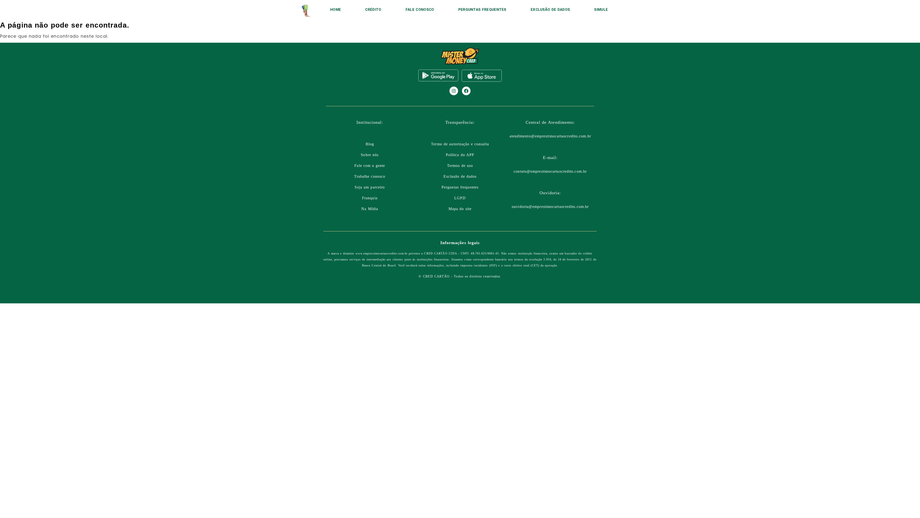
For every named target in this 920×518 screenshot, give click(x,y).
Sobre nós (370, 155)
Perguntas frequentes (460, 187)
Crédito (373, 9)
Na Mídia (369, 209)
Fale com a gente (369, 166)
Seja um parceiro (370, 187)
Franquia (370, 198)
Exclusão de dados (460, 176)
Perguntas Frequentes (482, 9)
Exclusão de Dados (550, 9)
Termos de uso (460, 166)
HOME (335, 9)
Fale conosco (420, 9)
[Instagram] (453, 91)
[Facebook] (466, 91)
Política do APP (460, 155)
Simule (601, 9)
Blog (370, 144)
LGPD (460, 198)
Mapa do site (460, 209)
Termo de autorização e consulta (460, 144)
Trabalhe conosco (369, 176)
